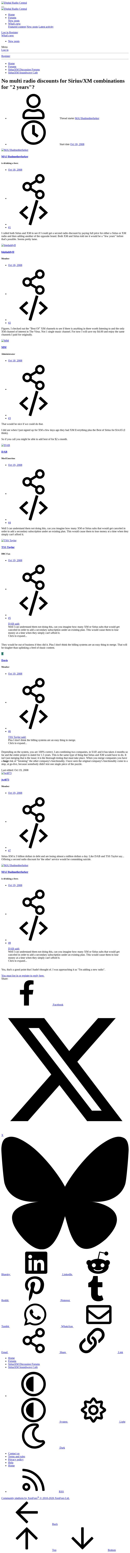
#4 (9, 522)
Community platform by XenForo (35, 1498)
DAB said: (14, 623)
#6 (9, 731)
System (63, 1421)
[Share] (33, 198)
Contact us (13, 1453)
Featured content (17, 26)
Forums (12, 17)
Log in (4, 50)
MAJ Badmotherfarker (87, 118)
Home (11, 14)
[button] (33, 1395)
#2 (9, 322)
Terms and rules (16, 1456)
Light (122, 1421)
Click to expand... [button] (17, 635)
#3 (9, 418)
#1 (9, 227)
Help (10, 1462)
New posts (13, 20)
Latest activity (46, 26)
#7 (9, 850)
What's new (14, 23)
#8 (9, 942)
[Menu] (2, 6)
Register (5, 56)
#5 (9, 618)
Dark (62, 1447)
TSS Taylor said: (17, 737)
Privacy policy (16, 1459)
